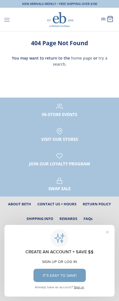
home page (81, 58)
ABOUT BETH (19, 203)
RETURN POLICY (97, 203)
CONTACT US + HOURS (56, 203)
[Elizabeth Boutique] (59, 19)
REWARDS (68, 218)
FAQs (88, 218)
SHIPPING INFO (40, 218)
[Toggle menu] (7, 19)
